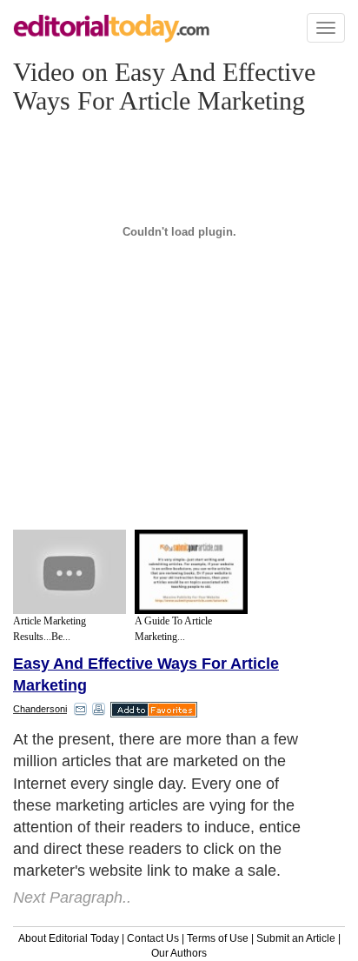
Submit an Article (295, 938)
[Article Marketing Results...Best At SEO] (69, 572)
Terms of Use (218, 938)
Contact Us (153, 938)
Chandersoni (40, 709)
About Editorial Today (68, 938)
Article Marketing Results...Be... (49, 628)
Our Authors (179, 953)
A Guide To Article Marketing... (173, 628)
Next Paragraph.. (72, 897)
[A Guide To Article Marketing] (191, 572)
